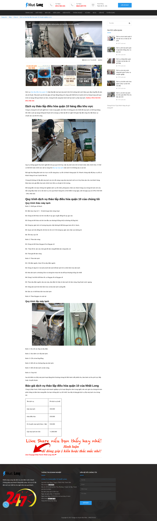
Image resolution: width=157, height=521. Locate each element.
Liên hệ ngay (125, 5)
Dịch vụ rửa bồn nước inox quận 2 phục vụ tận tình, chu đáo (123, 83)
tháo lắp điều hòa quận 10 (39, 92)
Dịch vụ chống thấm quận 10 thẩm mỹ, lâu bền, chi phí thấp (123, 61)
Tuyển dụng (110, 12)
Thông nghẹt (77, 12)
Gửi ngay (86, 502)
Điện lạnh (56, 12)
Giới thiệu (39, 12)
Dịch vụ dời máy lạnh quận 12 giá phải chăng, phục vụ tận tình (123, 50)
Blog (94, 12)
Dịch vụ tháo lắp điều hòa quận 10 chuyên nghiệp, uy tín (36, 17)
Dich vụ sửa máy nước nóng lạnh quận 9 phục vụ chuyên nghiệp (123, 72)
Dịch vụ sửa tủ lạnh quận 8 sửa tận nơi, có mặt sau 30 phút (123, 38)
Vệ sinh (87, 12)
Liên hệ (101, 12)
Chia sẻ (16, 17)
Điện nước (66, 12)
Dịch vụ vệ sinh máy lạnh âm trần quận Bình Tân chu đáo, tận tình (123, 95)
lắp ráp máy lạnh (58, 168)
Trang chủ (29, 12)
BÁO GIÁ (47, 12)
